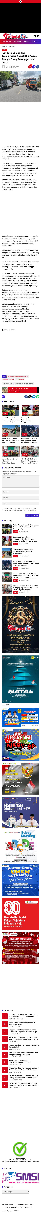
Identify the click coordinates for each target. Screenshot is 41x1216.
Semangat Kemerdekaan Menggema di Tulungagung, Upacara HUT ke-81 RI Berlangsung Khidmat (29, 420)
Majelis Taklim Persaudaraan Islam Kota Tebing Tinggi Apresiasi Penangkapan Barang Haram (23, 1077)
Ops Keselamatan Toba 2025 (18, 377)
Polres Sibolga (9, 379)
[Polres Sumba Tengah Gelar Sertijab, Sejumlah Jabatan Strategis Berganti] (11, 431)
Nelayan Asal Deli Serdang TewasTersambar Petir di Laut (20, 1061)
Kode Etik (5, 1207)
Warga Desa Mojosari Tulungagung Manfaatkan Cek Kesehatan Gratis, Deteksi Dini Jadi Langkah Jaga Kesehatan (9, 461)
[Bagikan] (37, 66)
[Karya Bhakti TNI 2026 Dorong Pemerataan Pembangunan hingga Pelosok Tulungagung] (30, 431)
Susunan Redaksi (8, 1205)
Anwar (8, 66)
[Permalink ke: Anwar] (4, 67)
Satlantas (21, 379)
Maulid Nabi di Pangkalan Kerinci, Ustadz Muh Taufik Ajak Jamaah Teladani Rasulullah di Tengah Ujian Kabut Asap (23, 1016)
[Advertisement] (20, 125)
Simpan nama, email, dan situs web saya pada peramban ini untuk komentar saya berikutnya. (20, 509)
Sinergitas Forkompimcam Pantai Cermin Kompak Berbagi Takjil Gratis (24, 1054)
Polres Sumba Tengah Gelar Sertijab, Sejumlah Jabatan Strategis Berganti (10, 440)
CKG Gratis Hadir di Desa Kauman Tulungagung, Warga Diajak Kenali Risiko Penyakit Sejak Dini (30, 461)
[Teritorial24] (17, 36)
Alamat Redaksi (16, 1207)
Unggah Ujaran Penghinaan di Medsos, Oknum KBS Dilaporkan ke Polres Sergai (23, 1031)
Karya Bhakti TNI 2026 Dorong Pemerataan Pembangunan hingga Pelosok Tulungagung (29, 440)
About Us (28, 1207)
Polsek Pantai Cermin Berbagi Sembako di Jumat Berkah (24, 1046)
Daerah (4, 49)
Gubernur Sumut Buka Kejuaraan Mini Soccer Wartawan (22, 1023)
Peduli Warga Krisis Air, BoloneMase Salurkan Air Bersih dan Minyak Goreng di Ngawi (11, 420)
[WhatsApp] (37, 396)
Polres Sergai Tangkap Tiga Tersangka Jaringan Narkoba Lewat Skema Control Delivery (23, 1038)
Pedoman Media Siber (24, 1205)
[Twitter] (30, 396)
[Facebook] (26, 396)
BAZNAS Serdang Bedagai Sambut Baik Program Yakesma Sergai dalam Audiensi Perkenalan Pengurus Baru (24, 1084)
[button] (35, 36)
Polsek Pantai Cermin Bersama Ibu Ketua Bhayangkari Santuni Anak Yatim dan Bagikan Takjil (24, 1069)
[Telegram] (34, 396)
